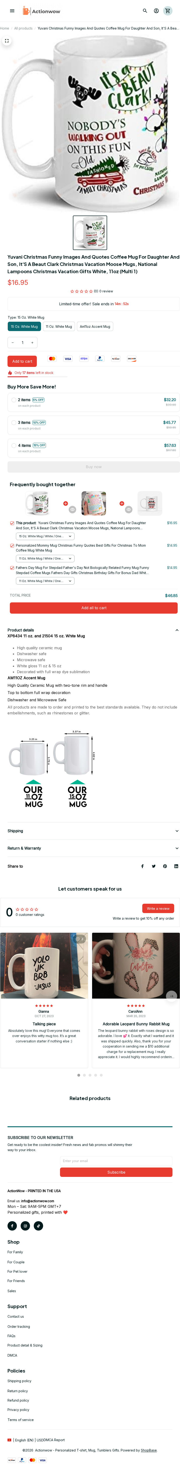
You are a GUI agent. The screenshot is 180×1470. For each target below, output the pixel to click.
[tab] (78, 1075)
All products (23, 28)
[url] (37, 1201)
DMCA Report (54, 1440)
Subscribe (116, 1172)
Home (4, 28)
